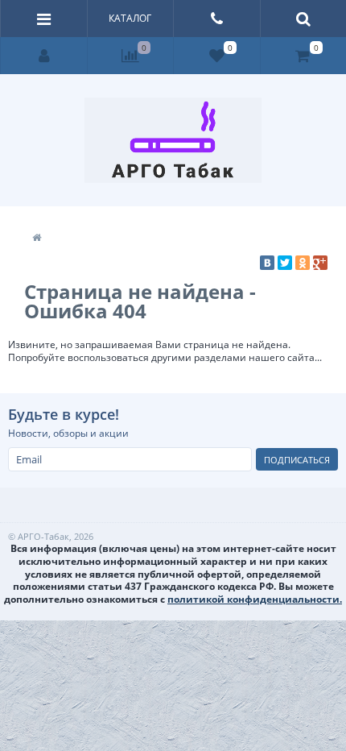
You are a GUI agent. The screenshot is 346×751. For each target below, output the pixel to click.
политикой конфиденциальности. (254, 599)
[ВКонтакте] (267, 262)
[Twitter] (285, 262)
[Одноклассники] (302, 262)
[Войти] (44, 55)
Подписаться (297, 460)
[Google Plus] (320, 262)
